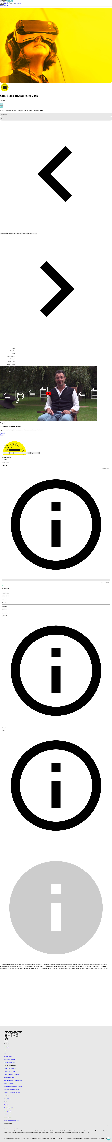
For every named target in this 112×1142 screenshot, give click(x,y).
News (19, 3)
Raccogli (6, 3)
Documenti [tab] (19, 233)
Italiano (6, 1041)
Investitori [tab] (13, 233)
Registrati (5, 5)
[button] (9, 348)
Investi (2, 3)
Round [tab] (8, 233)
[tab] (24, 233)
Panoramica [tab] (3, 233)
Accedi (1, 5)
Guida (16, 3)
